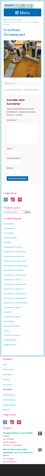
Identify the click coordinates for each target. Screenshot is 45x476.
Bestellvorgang (9, 405)
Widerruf (6, 410)
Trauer (6, 330)
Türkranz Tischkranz (12, 335)
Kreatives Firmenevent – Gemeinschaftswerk (22, 90)
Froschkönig (9, 233)
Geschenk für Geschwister (15, 251)
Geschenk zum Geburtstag (15, 261)
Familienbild (9, 224)
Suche (27, 212)
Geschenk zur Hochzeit (13, 289)
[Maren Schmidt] (19, 6)
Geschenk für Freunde (13, 247)
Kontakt (6, 379)
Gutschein (8, 312)
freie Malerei (9, 228)
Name (10, 148)
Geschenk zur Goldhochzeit (15, 284)
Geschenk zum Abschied (14, 256)
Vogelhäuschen (10, 344)
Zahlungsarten (9, 395)
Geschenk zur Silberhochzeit (16, 303)
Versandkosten (9, 400)
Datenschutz (8, 369)
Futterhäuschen (10, 238)
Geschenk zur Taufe (12, 307)
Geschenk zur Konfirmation (15, 298)
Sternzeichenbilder (12, 326)
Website (10, 168)
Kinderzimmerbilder (12, 317)
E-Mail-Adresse (14, 158)
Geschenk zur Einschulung (15, 275)
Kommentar (12, 120)
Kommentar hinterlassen (14, 20)
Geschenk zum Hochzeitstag (15, 265)
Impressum (7, 384)
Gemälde (7, 242)
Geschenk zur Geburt (13, 279)
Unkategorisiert (10, 340)
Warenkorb (7, 374)
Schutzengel (9, 321)
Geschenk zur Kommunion (15, 293)
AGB (4, 364)
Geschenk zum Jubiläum (14, 270)
